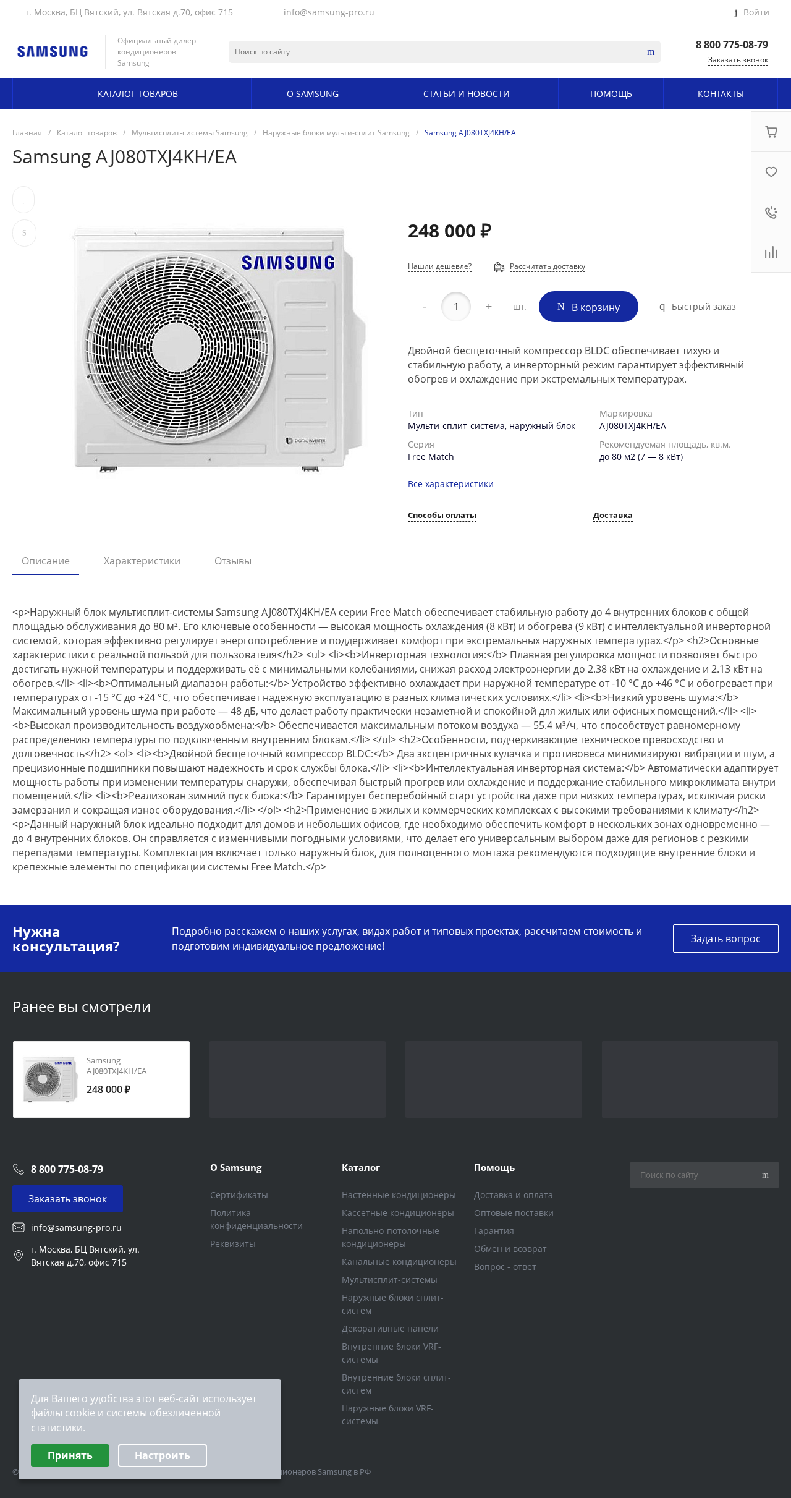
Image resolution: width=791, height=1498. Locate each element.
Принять (70, 1455)
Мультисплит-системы (390, 1279)
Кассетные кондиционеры (398, 1213)
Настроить (162, 1455)
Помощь (494, 1167)
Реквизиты (233, 1243)
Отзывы (233, 561)
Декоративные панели (390, 1328)
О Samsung (235, 1167)
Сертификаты (239, 1195)
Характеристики (142, 561)
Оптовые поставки (514, 1213)
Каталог (361, 1167)
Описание (46, 561)
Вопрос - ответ (505, 1266)
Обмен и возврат (510, 1248)
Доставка (613, 516)
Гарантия (494, 1230)
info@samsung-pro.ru (329, 12)
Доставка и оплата (513, 1195)
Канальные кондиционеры (399, 1261)
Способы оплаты (442, 516)
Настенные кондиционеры (399, 1195)
